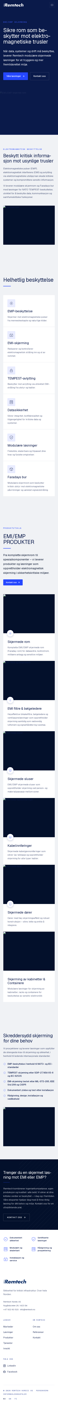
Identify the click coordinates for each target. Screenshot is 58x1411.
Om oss (36, 1326)
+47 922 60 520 (11, 1309)
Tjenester (8, 1343)
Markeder (8, 1326)
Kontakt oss (39, 76)
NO (4, 1399)
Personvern (42, 1391)
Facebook (12, 1371)
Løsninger (8, 1332)
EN (10, 1399)
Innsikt (6, 1348)
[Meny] (52, 5)
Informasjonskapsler (15, 1394)
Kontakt (36, 1337)
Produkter (8, 1337)
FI (16, 1399)
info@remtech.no (27, 1309)
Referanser (38, 1332)
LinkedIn (11, 1365)
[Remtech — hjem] (13, 5)
